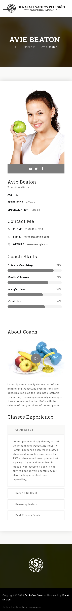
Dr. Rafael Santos (35, 595)
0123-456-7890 (34, 229)
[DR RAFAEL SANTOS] (36, 8)
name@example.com (36, 236)
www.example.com (38, 244)
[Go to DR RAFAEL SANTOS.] (16, 46)
